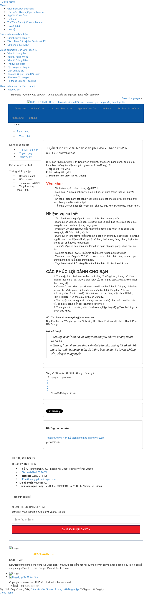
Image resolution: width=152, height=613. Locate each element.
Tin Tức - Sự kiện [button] (127, 108)
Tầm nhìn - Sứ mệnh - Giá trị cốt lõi (26, 41)
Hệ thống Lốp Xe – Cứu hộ (21, 80)
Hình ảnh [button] (107, 108)
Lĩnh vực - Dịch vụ (17, 12)
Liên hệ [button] (33, 117)
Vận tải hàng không (17, 56)
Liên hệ (11, 29)
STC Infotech (32, 585)
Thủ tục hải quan (16, 63)
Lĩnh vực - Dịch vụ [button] (59, 108)
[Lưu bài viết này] (137, 156)
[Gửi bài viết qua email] (125, 156)
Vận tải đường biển (17, 60)
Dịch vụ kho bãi (15, 70)
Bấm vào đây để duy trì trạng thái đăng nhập (55, 589)
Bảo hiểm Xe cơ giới (18, 77)
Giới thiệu (12, 8)
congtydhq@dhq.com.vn (39, 479)
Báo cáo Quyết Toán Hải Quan (23, 74)
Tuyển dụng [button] (17, 117)
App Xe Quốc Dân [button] (87, 108)
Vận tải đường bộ (16, 53)
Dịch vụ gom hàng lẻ (18, 67)
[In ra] (131, 156)
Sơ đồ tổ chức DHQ (18, 44)
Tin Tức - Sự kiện (16, 22)
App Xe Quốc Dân (17, 15)
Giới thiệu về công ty (18, 38)
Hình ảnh (12, 19)
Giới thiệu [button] (36, 108)
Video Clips (13, 89)
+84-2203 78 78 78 (34, 472)
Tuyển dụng (13, 25)
